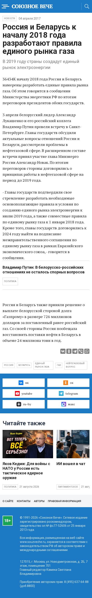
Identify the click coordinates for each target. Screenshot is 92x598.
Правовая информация (64, 501)
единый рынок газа (42, 365)
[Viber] (80, 351)
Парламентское (68, 487)
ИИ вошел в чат (70, 463)
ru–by (27, 404)
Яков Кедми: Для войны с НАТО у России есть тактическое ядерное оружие (26, 470)
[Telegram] (74, 351)
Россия (8, 365)
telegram (71, 393)
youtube (27, 393)
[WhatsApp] (86, 351)
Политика (10, 487)
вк (27, 383)
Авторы (39, 501)
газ (59, 365)
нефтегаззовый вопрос (75, 365)
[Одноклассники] (68, 351)
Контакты (23, 501)
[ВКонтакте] (62, 351)
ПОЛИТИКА (10, 281)
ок (71, 383)
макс (71, 404)
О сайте (8, 501)
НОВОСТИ (9, 18)
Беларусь (24, 365)
